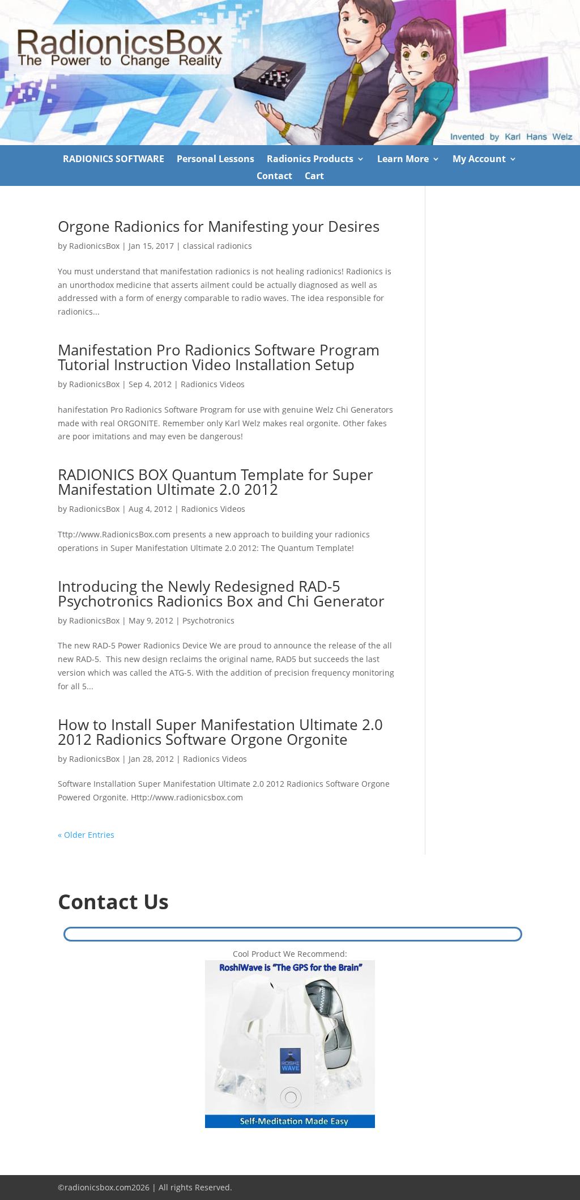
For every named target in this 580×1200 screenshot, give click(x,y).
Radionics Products (310, 160)
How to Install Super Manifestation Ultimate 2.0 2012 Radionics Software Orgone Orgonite (220, 731)
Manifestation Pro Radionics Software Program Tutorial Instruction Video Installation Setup (218, 357)
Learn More (403, 160)
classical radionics (217, 245)
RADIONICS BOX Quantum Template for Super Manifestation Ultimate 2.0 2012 (215, 481)
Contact (274, 177)
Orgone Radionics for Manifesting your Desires (218, 226)
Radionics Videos (213, 384)
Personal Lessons (215, 160)
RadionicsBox (94, 245)
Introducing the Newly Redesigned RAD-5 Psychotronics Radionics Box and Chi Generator (221, 593)
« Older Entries (86, 834)
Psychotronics (208, 620)
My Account (479, 160)
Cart (314, 177)
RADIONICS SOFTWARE (113, 160)
